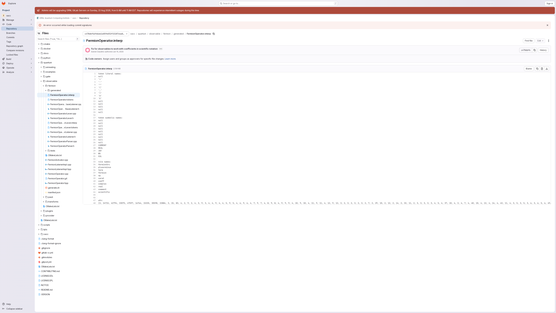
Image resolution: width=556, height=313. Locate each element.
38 (94, 175)
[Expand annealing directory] (41, 67)
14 (94, 109)
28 (94, 148)
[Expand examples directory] (41, 72)
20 (94, 126)
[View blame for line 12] (85, 104)
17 (94, 118)
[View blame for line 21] (85, 128)
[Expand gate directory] (41, 76)
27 (94, 145)
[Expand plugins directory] (41, 211)
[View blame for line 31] (85, 156)
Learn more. (170, 59)
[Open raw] (542, 68)
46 (94, 197)
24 (94, 137)
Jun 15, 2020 (118, 52)
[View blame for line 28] (85, 148)
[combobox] (58, 39)
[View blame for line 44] (85, 192)
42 (94, 186)
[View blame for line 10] (85, 98)
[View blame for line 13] (85, 106)
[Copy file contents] (537, 68)
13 (94, 106)
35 (94, 167)
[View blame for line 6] (85, 87)
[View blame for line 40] (85, 181)
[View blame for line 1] (85, 73)
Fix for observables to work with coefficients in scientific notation (124, 49)
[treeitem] (58, 44)
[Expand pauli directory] (43, 197)
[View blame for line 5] (85, 84)
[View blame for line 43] (85, 189)
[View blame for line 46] (85, 197)
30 (94, 153)
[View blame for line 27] (85, 145)
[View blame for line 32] (85, 159)
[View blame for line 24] (85, 137)
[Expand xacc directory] (39, 234)
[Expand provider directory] (41, 215)
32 (94, 159)
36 (94, 170)
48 (94, 203)
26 (94, 142)
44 (94, 192)
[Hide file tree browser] (38, 33)
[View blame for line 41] (85, 183)
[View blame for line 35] (85, 167)
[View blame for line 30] (85, 153)
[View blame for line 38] (85, 175)
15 (94, 112)
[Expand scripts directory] (39, 225)
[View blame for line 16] (85, 115)
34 (94, 164)
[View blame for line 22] (85, 131)
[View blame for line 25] (85, 139)
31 (94, 156)
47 (94, 200)
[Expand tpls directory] (39, 229)
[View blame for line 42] (85, 186)
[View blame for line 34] (85, 164)
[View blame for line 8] (85, 93)
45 (94, 195)
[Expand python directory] (39, 58)
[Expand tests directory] (45, 150)
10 (94, 98)
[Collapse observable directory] (41, 81)
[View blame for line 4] (85, 82)
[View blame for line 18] (85, 120)
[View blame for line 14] (85, 109)
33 (94, 162)
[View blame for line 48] (85, 203)
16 (94, 115)
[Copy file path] (213, 33)
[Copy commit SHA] (534, 50)
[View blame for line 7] (85, 90)
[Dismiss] (547, 25)
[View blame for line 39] (85, 178)
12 (94, 104)
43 (94, 189)
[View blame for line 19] (85, 123)
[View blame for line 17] (85, 117)
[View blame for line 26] (85, 142)
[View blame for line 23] (85, 134)
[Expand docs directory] (39, 53)
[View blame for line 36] (85, 170)
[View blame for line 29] (85, 150)
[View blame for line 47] (85, 200)
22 (94, 131)
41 (94, 184)
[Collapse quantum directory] (39, 62)
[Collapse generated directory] (45, 90)
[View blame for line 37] (85, 172)
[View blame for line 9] (85, 95)
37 (94, 173)
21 (94, 129)
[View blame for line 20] (85, 126)
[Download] (546, 68)
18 (94, 120)
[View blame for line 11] (85, 101)
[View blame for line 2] (85, 76)
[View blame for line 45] (85, 194)
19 (94, 123)
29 (94, 151)
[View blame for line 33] (85, 161)
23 (94, 134)
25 (94, 140)
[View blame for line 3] (85, 79)
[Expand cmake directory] (39, 44)
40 (94, 181)
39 (94, 178)
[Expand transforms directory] (43, 201)
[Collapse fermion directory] (43, 86)
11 (94, 101)
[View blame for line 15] (85, 112)
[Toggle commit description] (161, 49)
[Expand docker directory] (39, 48)
